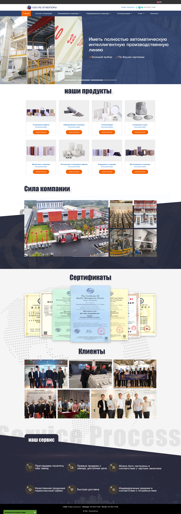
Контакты (154, 13)
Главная (26, 13)
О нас (140, 13)
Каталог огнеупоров (44, 13)
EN (160, 2)
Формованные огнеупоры (68, 13)
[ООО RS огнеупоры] (41, 7)
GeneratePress (93, 511)
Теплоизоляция (123, 13)
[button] (80, 13)
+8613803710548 (95, 507)
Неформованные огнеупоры (97, 13)
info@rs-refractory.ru (128, 7)
